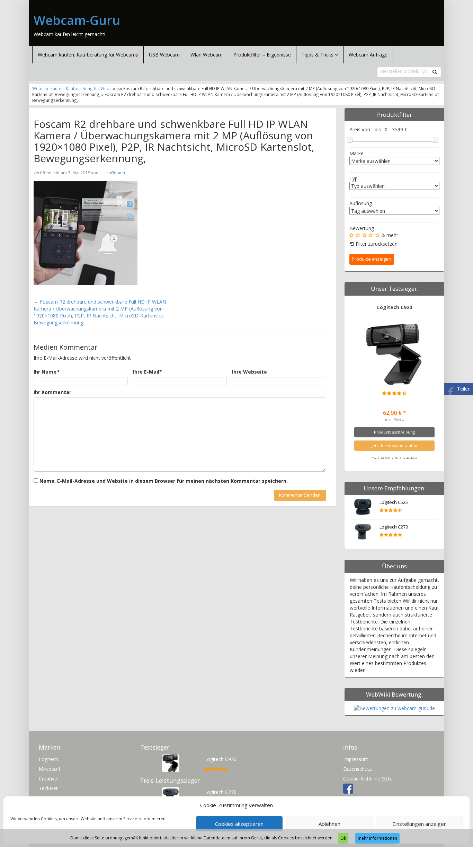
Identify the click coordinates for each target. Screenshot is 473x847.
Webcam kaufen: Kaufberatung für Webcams (88, 54)
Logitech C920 (394, 307)
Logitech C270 (394, 527)
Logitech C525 (394, 502)
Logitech (48, 759)
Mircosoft (50, 769)
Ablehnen (329, 823)
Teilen (464, 388)
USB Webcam (164, 54)
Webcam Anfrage (368, 54)
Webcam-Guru (77, 20)
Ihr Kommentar (52, 392)
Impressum (355, 759)
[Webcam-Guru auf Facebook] (348, 788)
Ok (343, 838)
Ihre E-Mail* (147, 371)
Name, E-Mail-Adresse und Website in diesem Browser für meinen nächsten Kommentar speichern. (163, 481)
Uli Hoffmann (112, 172)
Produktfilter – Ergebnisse (262, 54)
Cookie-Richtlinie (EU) (367, 778)
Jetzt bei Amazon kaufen (394, 445)
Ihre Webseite (249, 371)
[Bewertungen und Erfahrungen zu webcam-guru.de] (394, 708)
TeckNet (48, 788)
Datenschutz (357, 769)
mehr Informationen (377, 838)
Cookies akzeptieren (239, 823)
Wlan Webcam (206, 54)
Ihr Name (46, 371)
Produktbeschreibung (394, 432)
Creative (48, 778)
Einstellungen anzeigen (419, 823)
